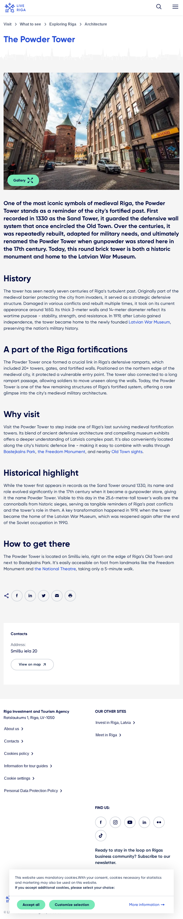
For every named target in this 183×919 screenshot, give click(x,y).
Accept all (31, 905)
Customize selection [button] (72, 905)
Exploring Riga (62, 24)
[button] (159, 7)
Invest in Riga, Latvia (113, 723)
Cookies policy (16, 754)
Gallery (19, 180)
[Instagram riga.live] (115, 822)
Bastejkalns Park (19, 451)
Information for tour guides (26, 766)
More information (144, 904)
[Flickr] (159, 822)
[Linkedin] (144, 822)
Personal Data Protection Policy (31, 791)
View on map (30, 664)
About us (11, 729)
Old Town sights (127, 451)
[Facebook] (101, 822)
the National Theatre (55, 568)
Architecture (96, 24)
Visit (7, 24)
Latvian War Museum (149, 321)
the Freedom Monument (61, 451)
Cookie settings (17, 778)
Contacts (11, 741)
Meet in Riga (106, 735)
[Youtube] (130, 822)
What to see (30, 24)
